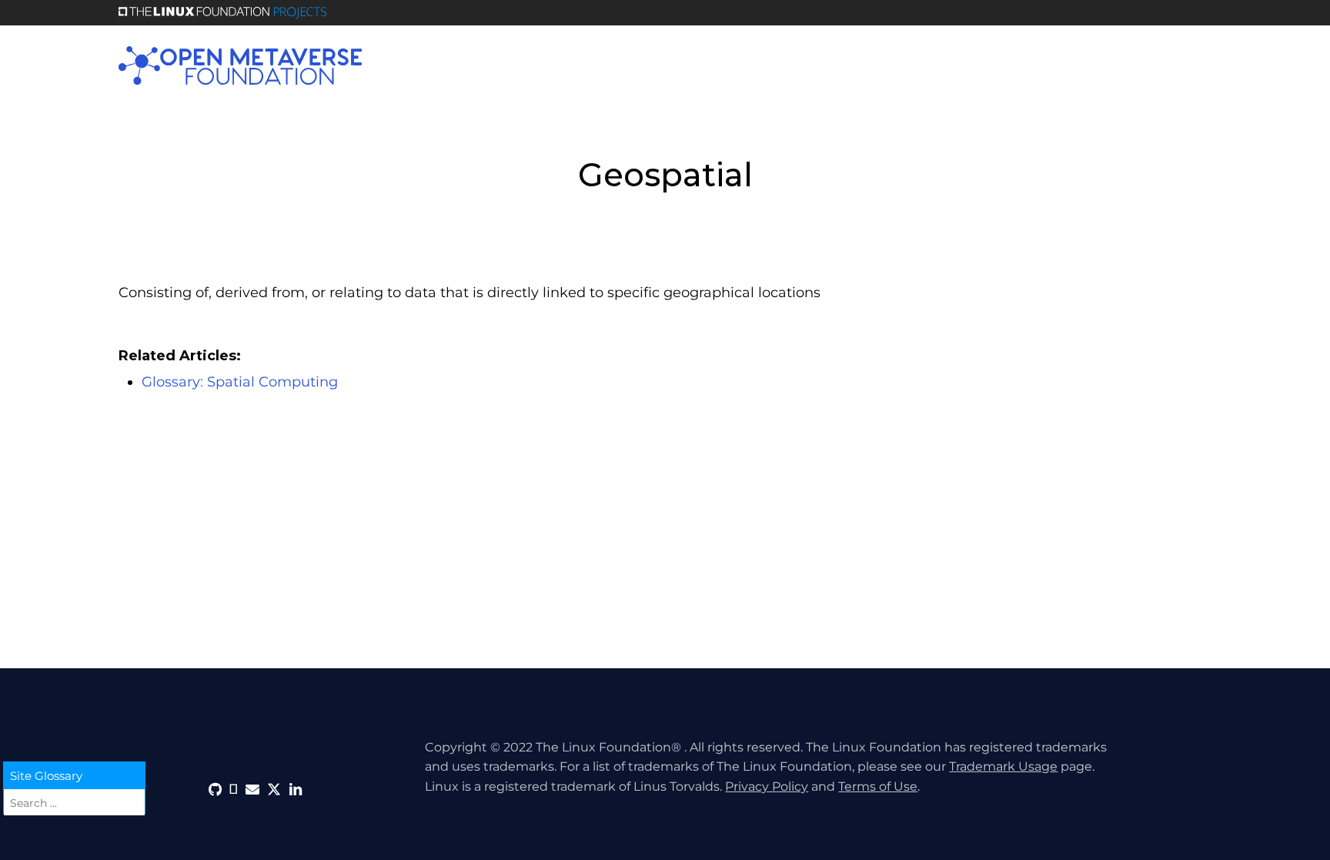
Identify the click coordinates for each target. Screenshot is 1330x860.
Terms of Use (877, 786)
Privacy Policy (766, 786)
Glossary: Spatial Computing (240, 381)
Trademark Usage (1003, 766)
